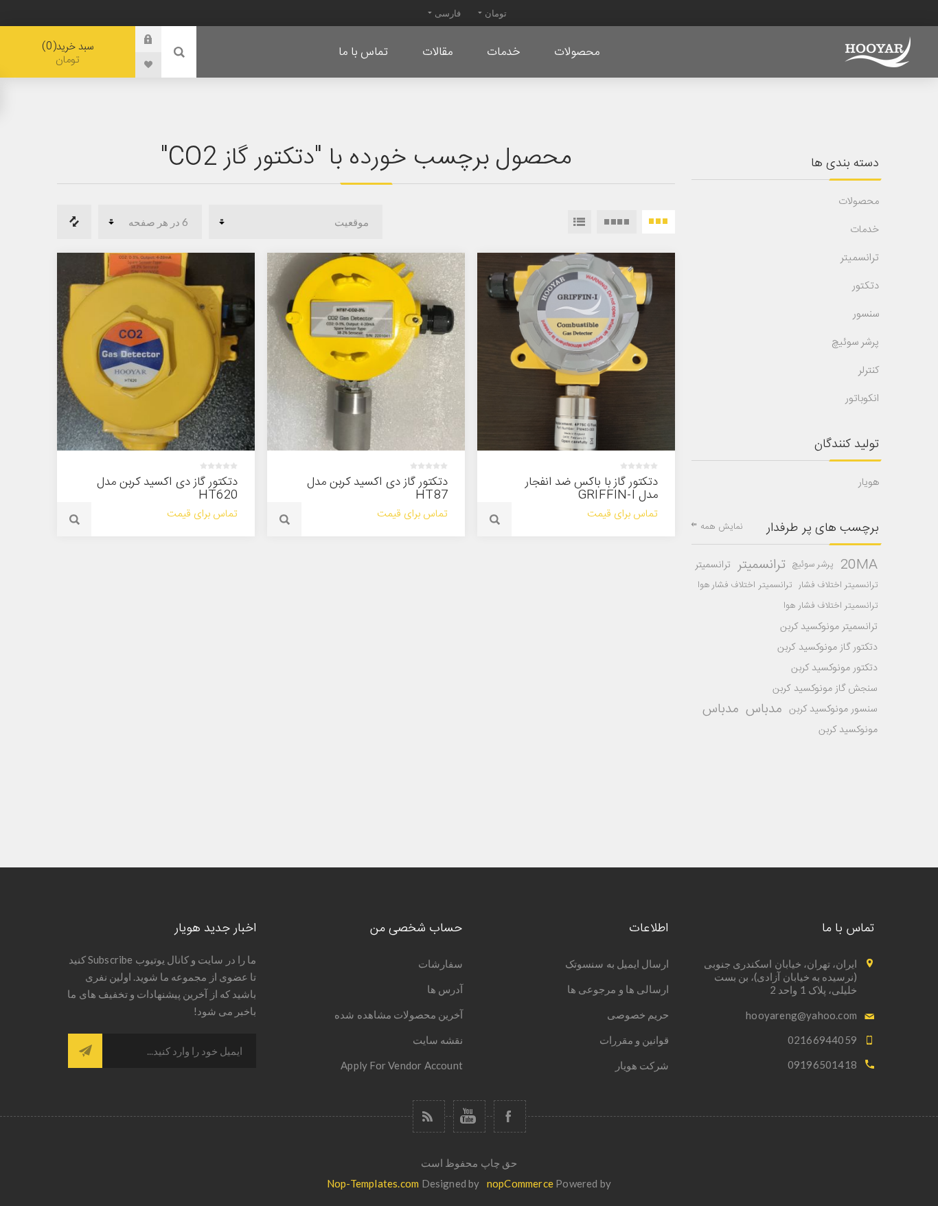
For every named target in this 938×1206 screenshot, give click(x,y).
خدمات (864, 229)
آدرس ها (445, 989)
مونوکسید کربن (848, 730)
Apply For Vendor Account (402, 1065)
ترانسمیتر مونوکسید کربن (829, 627)
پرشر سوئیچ (855, 342)
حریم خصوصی (638, 1014)
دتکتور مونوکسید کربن (834, 668)
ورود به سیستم (138, 39)
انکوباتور (862, 398)
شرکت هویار (642, 1065)
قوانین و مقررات (634, 1040)
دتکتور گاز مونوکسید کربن (827, 647)
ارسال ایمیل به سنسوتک (617, 963)
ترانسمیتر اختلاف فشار (838, 585)
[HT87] (366, 352)
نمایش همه (721, 526)
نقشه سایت (438, 1040)
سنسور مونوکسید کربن (833, 709)
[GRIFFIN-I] (576, 352)
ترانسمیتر (859, 257)
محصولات (858, 201)
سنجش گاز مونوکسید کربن (825, 689)
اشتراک (85, 1051)
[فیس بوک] (510, 1116)
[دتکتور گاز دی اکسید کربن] (156, 352)
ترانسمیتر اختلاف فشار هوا (745, 585)
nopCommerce (520, 1183)
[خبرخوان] (429, 1116)
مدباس (764, 709)
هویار (868, 482)
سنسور (866, 314)
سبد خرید (69, 53)
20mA (859, 565)
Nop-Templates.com (373, 1183)
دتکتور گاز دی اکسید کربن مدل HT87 (377, 489)
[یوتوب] (469, 1116)
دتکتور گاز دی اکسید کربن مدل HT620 (167, 489)
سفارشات (440, 963)
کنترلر (868, 370)
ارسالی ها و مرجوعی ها (618, 989)
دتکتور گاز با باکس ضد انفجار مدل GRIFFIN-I (591, 489)
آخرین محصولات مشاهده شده (398, 1014)
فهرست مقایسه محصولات (74, 222)
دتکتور (865, 286)
